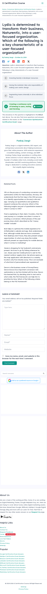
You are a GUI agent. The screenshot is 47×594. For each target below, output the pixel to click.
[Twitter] (8, 61)
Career (7, 534)
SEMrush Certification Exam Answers (12, 563)
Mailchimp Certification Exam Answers (13, 572)
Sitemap (3, 545)
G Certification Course (13, 3)
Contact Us (3, 530)
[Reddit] (23, 61)
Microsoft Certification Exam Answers (12, 565)
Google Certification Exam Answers (12, 554)
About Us (3, 527)
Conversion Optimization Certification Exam (21, 9)
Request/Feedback (6, 532)
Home (4, 9)
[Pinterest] (13, 61)
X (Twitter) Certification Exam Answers (13, 567)
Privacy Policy (5, 543)
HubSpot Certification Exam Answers (12, 556)
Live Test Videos (5, 539)
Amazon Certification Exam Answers (12, 558)
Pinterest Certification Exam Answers (12, 570)
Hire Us (2, 541)
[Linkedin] (18, 61)
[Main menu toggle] (42, 3)
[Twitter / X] (28, 61)
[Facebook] (3, 61)
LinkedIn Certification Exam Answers (12, 561)
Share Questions (5, 536)
